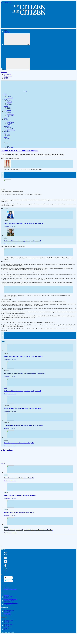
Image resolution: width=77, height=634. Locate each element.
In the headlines (7, 450)
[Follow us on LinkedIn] (5, 559)
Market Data (7, 131)
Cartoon (8, 116)
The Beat (9, 127)
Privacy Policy (7, 611)
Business (6, 106)
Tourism (9, 120)
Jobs (5, 133)
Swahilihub (6, 628)
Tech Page (9, 124)
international (6, 32)
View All (3, 463)
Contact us (6, 595)
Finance (8, 107)
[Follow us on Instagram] (5, 571)
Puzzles (5, 118)
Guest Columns (10, 115)
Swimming (9, 104)
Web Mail (6, 597)
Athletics (9, 103)
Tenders (8, 135)
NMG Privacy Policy (9, 600)
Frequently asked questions (10, 599)
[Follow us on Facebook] (5, 567)
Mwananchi (6, 622)
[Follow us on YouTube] (5, 563)
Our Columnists (10, 114)
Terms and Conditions (9, 610)
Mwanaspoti (6, 625)
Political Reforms (11, 130)
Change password (8, 75)
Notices (8, 134)
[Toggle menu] (1, 1)
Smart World (10, 128)
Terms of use (7, 601)
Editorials (9, 112)
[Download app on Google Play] (8, 578)
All (1, 546)
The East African (8, 626)
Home (5, 30)
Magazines (6, 126)
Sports (5, 99)
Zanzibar (6, 119)
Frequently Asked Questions (10, 589)
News (5, 95)
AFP (4, 189)
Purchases (6, 77)
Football (9, 100)
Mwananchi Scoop (8, 624)
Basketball (9, 102)
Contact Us (6, 587)
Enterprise (9, 108)
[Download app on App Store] (8, 581)
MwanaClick (8, 2)
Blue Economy (10, 122)
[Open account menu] (18, 64)
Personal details (7, 74)
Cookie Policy (7, 612)
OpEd (5, 111)
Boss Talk (9, 110)
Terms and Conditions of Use (11, 603)
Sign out (6, 78)
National (6, 31)
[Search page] (12, 27)
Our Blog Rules (7, 604)
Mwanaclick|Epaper (8, 596)
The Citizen (6, 621)
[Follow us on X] (5, 554)
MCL (2, 2)
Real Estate (9, 123)
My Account (4, 72)
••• (1, 69)
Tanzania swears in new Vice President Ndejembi (19, 151)
